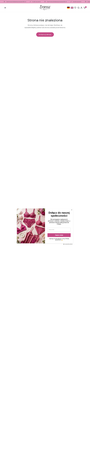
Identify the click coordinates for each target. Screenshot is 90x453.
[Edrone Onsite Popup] (45, 226)
